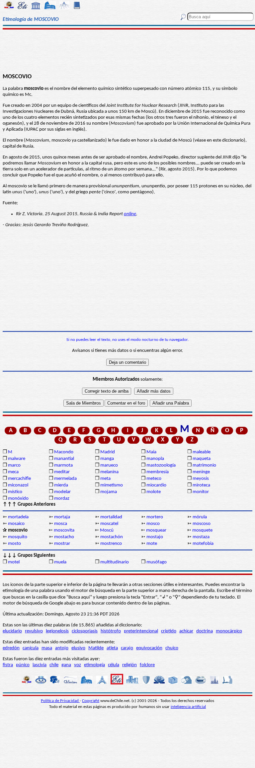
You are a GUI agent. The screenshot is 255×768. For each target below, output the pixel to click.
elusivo (78, 648)
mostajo (154, 537)
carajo (127, 648)
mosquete (202, 530)
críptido (168, 631)
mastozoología (161, 465)
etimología (94, 665)
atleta (112, 648)
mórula (200, 517)
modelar (62, 491)
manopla (155, 458)
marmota (63, 465)
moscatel (109, 523)
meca (13, 472)
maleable (202, 452)
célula (113, 665)
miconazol (18, 485)
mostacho (64, 537)
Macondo (63, 452)
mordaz (61, 498)
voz (77, 665)
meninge (201, 472)
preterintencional (141, 631)
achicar (186, 631)
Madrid (107, 452)
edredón (11, 648)
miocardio (156, 485)
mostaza (201, 537)
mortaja (62, 517)
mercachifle (19, 478)
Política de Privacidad (60, 701)
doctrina (204, 631)
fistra (8, 665)
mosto (14, 543)
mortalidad (111, 517)
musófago (156, 562)
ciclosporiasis (85, 631)
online (130, 214)
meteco (153, 478)
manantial (64, 458)
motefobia (203, 543)
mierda (61, 485)
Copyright (90, 701)
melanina (109, 472)
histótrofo (111, 631)
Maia (151, 452)
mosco (153, 523)
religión (129, 665)
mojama (108, 491)
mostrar (62, 543)
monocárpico (229, 631)
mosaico (16, 523)
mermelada (65, 478)
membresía (157, 472)
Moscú (107, 530)
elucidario (12, 631)
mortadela (18, 517)
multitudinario (114, 562)
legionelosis (57, 631)
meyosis (201, 478)
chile (53, 665)
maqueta (202, 458)
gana (66, 665)
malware (16, 458)
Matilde (96, 648)
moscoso (202, 523)
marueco (109, 465)
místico (15, 491)
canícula (31, 648)
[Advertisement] (127, 50)
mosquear (156, 530)
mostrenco (111, 543)
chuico (171, 648)
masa (47, 648)
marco (14, 465)
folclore (147, 665)
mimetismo (111, 485)
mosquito (17, 537)
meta (105, 478)
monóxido (18, 498)
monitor (201, 491)
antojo (61, 648)
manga (107, 458)
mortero (154, 517)
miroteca (201, 485)
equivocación (149, 648)
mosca (60, 523)
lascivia (39, 665)
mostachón (111, 537)
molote (153, 491)
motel (14, 562)
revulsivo (34, 631)
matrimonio (204, 465)
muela (60, 562)
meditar (62, 472)
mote (151, 543)
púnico (23, 665)
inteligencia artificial (188, 707)
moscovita (64, 530)
